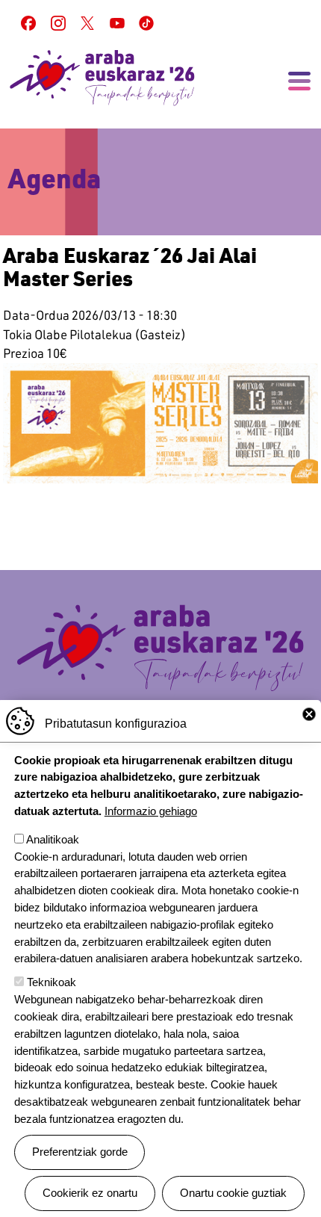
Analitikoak (52, 839)
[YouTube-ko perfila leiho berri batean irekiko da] (117, 23)
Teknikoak (51, 982)
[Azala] (102, 77)
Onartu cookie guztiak (233, 1192)
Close (309, 714)
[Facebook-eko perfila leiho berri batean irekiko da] (28, 23)
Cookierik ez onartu (90, 1192)
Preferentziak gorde (80, 1151)
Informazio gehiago (151, 811)
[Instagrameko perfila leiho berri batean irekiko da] (58, 23)
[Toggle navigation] (299, 81)
